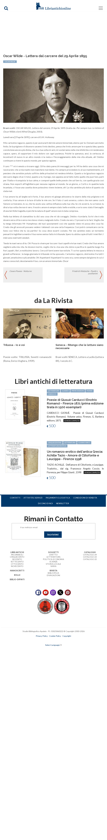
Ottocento (17, 564)
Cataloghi (90, 552)
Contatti (15, 497)
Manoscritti (17, 570)
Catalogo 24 (90, 554)
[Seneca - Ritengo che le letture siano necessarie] (80, 323)
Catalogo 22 (90, 559)
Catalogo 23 (90, 557)
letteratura (53, 391)
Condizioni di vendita (85, 497)
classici (65, 391)
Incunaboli (17, 554)
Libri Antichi (17, 552)
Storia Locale (53, 564)
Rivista (53, 570)
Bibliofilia (53, 573)
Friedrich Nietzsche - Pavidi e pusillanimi (85, 272)
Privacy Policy (42, 636)
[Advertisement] (53, 33)
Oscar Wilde (10, 62)
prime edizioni (78, 391)
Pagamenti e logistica (58, 497)
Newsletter (62, 503)
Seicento (17, 559)
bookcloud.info (59, 640)
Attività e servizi (33, 497)
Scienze (53, 561)
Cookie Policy (55, 636)
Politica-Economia (53, 559)
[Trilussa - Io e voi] (27, 323)
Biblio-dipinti (17, 579)
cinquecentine (54, 442)
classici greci (84, 442)
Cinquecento (17, 557)
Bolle (17, 575)
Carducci (52, 394)
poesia (89, 391)
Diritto (53, 554)
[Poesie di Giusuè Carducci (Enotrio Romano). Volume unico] (15, 404)
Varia (53, 566)
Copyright (66, 636)
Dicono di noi (45, 503)
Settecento (17, 561)
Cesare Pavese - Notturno (20, 271)
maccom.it (45, 640)
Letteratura (53, 557)
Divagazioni (53, 575)
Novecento (17, 566)
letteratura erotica (57, 446)
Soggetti (53, 552)
